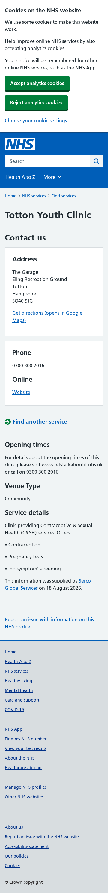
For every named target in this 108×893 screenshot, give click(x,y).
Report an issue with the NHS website (42, 836)
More (52, 177)
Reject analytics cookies (36, 102)
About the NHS (19, 758)
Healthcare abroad (23, 767)
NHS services (34, 196)
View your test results (25, 748)
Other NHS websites (24, 797)
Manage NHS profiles (25, 787)
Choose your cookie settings (36, 121)
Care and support (22, 700)
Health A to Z (20, 177)
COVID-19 (14, 709)
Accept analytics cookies (37, 83)
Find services (64, 196)
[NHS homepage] (20, 144)
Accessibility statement (27, 846)
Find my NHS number (25, 739)
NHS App (13, 729)
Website (21, 392)
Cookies (12, 865)
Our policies (16, 856)
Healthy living (18, 681)
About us (14, 827)
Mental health (19, 690)
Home (10, 196)
